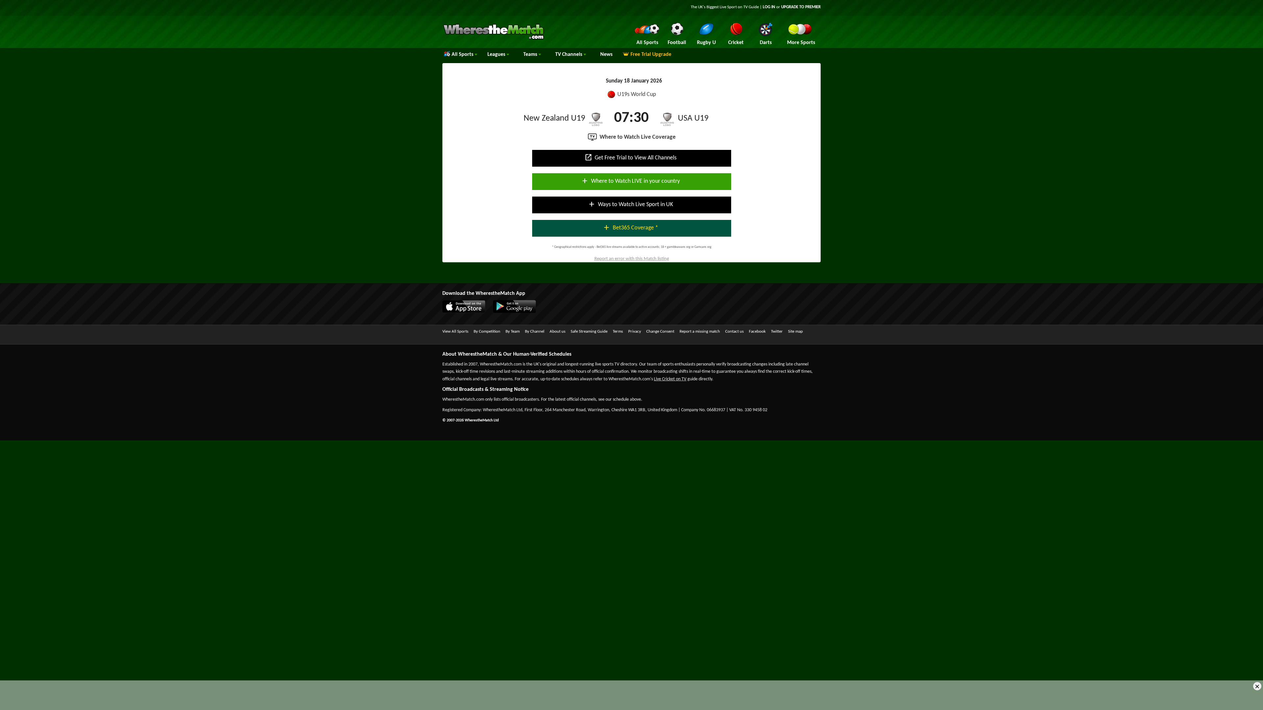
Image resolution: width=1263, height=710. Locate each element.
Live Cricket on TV (670, 379)
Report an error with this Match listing (631, 258)
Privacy (634, 331)
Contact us (734, 331)
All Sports (463, 54)
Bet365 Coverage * (630, 227)
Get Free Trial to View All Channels (630, 157)
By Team (513, 331)
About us (557, 331)
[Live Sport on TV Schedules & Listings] (493, 38)
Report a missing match (700, 331)
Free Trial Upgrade (651, 54)
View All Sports (455, 331)
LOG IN (769, 7)
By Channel (534, 331)
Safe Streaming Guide (589, 331)
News (606, 54)
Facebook (757, 331)
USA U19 (693, 118)
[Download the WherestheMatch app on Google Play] (517, 311)
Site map (795, 331)
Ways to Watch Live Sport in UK (630, 204)
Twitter (777, 331)
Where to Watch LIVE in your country (630, 180)
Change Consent (660, 331)
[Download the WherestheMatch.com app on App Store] (467, 311)
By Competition (487, 331)
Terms (618, 331)
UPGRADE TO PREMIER (801, 7)
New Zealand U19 (554, 118)
